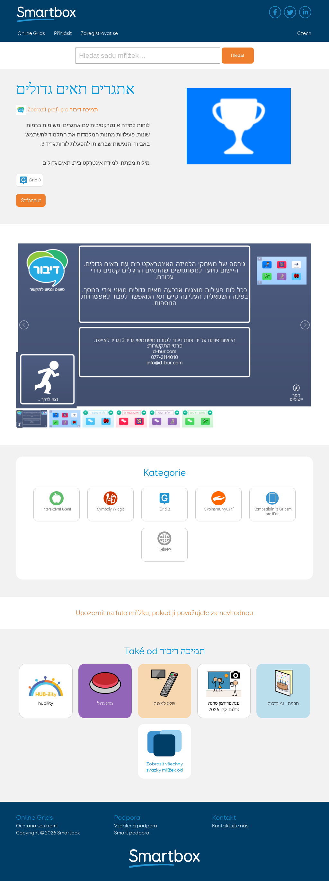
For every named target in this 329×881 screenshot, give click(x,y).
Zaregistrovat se (99, 33)
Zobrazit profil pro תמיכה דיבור (62, 109)
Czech (304, 33)
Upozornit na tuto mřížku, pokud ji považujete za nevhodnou (164, 613)
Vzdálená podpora (135, 826)
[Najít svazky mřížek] (149, 55)
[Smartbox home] (46, 11)
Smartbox (68, 833)
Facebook (275, 12)
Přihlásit (63, 33)
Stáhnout (31, 200)
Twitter (290, 12)
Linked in (305, 12)
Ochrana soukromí (37, 826)
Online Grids (31, 33)
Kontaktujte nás (230, 826)
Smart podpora (131, 833)
